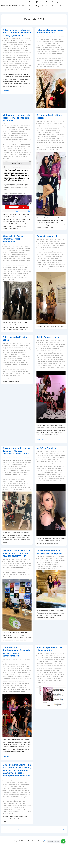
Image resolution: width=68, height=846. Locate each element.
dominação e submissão (9, 792)
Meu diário (45, 6)
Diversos (8, 42)
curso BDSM (21, 676)
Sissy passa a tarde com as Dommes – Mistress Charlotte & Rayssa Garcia (16, 451)
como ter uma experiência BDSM (21, 674)
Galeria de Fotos (16, 42)
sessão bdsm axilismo (22, 69)
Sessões (23, 42)
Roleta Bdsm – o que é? (48, 337)
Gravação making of (46, 236)
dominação (17, 50)
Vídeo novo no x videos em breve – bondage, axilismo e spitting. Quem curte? (16, 33)
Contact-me (32, 10)
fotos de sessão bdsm (42, 58)
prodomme (17, 61)
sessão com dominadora (51, 270)
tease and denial (25, 811)
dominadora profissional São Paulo (12, 54)
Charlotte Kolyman (8, 50)
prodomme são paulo (18, 67)
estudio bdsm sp (50, 678)
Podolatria (10, 61)
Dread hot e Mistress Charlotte (48, 472)
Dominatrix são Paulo (49, 140)
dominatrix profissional (17, 680)
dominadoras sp (10, 571)
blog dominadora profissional (18, 48)
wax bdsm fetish (25, 689)
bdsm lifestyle (20, 46)
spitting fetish (17, 71)
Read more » (6, 90)
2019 (22, 40)
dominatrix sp (10, 59)
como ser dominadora (57, 661)
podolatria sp (6, 683)
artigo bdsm (27, 44)
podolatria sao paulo (21, 682)
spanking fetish (6, 687)
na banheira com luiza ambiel (49, 568)
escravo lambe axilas (25, 59)
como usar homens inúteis (9, 676)
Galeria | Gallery (34, 6)
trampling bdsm (16, 687)
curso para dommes (17, 678)
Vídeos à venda (57, 6)
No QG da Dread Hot (46, 448)
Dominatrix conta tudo (8, 143)
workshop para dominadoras (17, 691)
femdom (4, 61)
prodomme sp (44, 66)
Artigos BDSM (27, 40)
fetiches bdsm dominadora (50, 680)
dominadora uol (57, 663)
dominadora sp (16, 55)
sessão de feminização (8, 279)
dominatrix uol (53, 665)
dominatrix (5, 57)
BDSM (13, 46)
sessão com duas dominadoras (18, 277)
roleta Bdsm (53, 369)
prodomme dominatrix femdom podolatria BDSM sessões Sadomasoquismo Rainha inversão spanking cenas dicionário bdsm (49, 62)
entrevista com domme (42, 672)
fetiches (60, 57)
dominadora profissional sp (44, 663)
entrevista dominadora (50, 674)
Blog (3, 42)
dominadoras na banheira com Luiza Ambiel (48, 564)
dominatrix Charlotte (15, 57)
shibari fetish (22, 685)
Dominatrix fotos (48, 55)
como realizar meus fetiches (19, 672)
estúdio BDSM (22, 364)
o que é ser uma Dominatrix (18, 148)
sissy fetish (28, 489)
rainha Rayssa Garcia (16, 483)
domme (16, 59)
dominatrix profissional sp (44, 566)
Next (63, 829)
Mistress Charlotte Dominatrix (13, 6)
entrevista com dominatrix (51, 670)
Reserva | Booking (52, 2)
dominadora (12, 52)
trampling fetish (15, 689)
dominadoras (24, 55)
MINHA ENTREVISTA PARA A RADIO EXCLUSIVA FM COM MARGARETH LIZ (16, 553)
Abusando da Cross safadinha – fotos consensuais (12, 239)
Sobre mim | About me (36, 2)
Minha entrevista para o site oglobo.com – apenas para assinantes (16, 118)
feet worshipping (9, 682)
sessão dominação (7, 71)
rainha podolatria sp (12, 685)
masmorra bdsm (12, 366)
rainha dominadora (9, 69)
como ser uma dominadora (23, 565)
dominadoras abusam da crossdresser (13, 264)
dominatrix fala (20, 143)
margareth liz (14, 574)
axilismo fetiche (7, 46)
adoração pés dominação (16, 44)
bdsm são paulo (54, 659)
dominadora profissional (23, 52)
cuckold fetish (18, 790)
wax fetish (5, 691)
